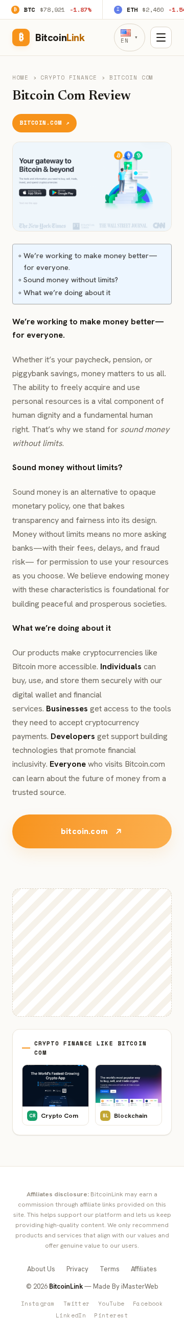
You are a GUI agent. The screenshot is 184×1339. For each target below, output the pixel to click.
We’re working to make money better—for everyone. (90, 261)
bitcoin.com (84, 831)
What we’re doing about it (67, 292)
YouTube (111, 1303)
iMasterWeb (139, 1286)
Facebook (148, 1303)
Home (20, 77)
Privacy (77, 1269)
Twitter (76, 1303)
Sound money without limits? (71, 279)
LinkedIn (71, 1315)
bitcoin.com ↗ (44, 123)
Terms (110, 1269)
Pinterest (111, 1315)
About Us (41, 1269)
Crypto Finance (68, 77)
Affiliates (144, 1269)
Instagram (38, 1303)
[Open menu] (161, 37)
